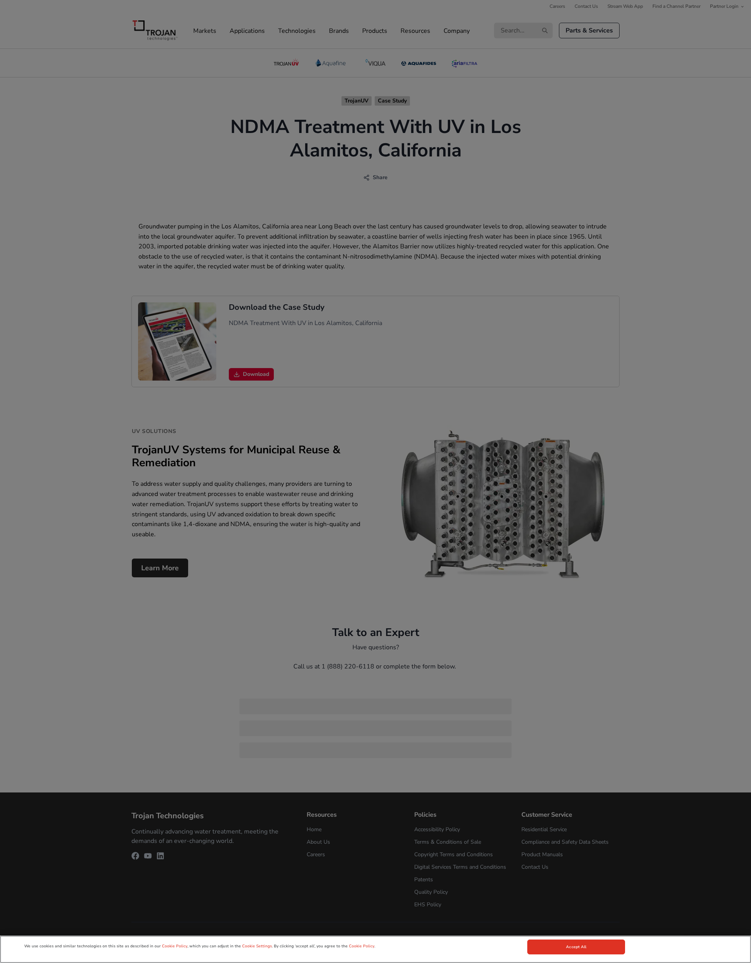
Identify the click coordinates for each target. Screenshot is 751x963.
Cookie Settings (257, 946)
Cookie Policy (174, 946)
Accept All (576, 947)
